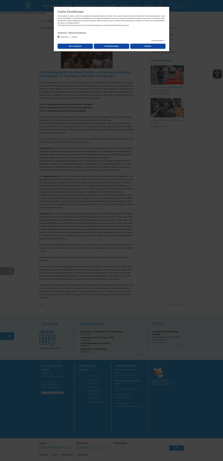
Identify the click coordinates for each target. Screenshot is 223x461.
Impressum (62, 33)
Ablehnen (147, 46)
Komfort (74, 37)
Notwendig (64, 37)
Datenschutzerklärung (77, 33)
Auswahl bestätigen (111, 46)
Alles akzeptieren (75, 46)
